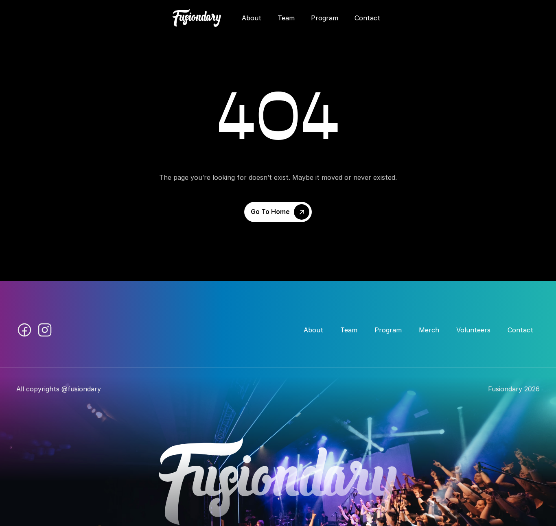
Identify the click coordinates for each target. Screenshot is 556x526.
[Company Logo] (196, 18)
